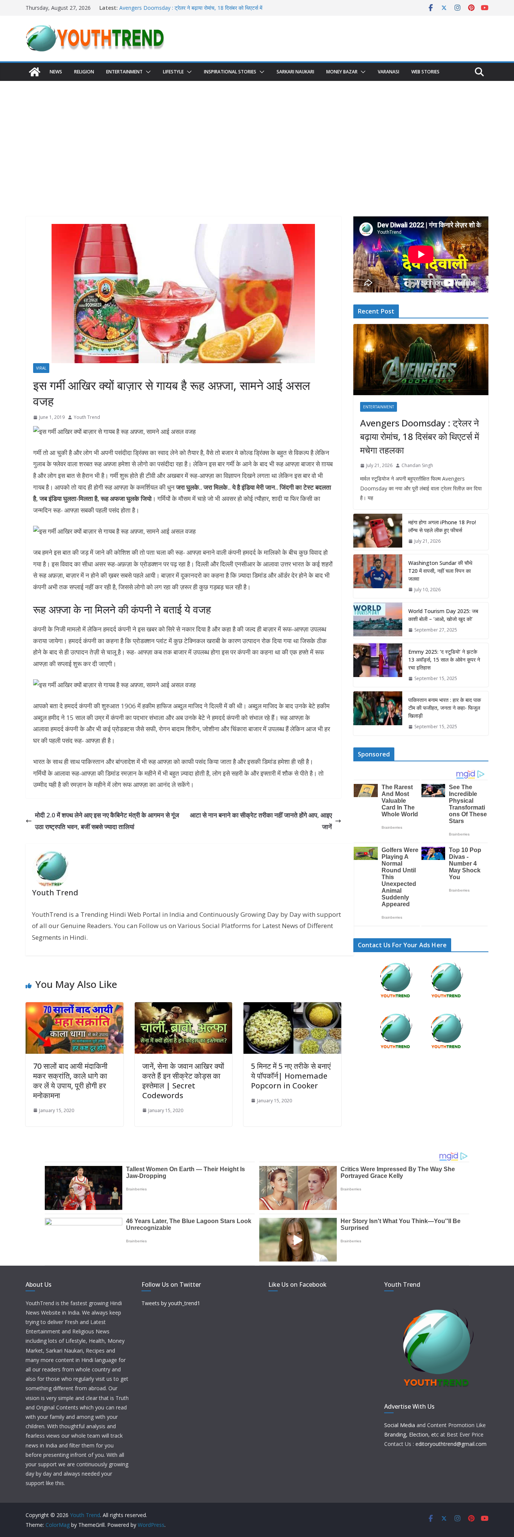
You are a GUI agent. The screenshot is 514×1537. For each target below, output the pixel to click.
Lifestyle (173, 71)
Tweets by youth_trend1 (170, 1303)
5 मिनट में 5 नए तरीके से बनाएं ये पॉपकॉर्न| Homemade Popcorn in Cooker (291, 1076)
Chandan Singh (417, 465)
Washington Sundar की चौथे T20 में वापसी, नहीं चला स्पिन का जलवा (440, 570)
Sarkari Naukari (295, 71)
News (56, 71)
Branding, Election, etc (411, 1434)
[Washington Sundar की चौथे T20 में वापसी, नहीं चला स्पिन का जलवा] (377, 576)
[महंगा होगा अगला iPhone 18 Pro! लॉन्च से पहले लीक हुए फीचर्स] (377, 532)
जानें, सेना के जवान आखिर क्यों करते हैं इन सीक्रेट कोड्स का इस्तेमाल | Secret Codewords (183, 1080)
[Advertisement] (257, 137)
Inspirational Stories (230, 71)
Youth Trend (87, 417)
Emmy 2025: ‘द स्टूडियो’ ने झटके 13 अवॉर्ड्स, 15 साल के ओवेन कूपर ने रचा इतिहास (444, 659)
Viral (41, 368)
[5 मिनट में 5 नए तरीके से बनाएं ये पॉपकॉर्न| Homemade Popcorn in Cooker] (292, 1007)
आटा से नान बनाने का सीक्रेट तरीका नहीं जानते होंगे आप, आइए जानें (261, 821)
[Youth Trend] (35, 72)
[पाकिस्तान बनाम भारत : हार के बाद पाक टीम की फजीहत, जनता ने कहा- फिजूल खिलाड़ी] (377, 713)
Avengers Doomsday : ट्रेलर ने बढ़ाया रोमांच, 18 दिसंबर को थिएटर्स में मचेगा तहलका (419, 436)
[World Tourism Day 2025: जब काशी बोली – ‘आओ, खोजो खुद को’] (377, 621)
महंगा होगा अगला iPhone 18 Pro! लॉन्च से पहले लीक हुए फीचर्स (442, 526)
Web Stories (425, 71)
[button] (147, 71)
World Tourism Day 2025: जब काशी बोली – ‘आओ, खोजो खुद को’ (443, 614)
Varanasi (388, 71)
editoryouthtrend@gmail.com (451, 1443)
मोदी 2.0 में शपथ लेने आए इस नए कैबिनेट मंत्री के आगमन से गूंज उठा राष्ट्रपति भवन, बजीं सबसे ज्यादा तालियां (107, 821)
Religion (84, 71)
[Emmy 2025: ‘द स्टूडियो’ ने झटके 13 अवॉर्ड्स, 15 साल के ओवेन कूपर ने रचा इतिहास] (377, 665)
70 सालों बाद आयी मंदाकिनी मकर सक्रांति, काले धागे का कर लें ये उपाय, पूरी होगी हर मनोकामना (70, 1080)
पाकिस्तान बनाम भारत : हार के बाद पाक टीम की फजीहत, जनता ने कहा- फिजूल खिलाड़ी (444, 707)
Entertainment (124, 71)
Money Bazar (341, 71)
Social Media (399, 1425)
